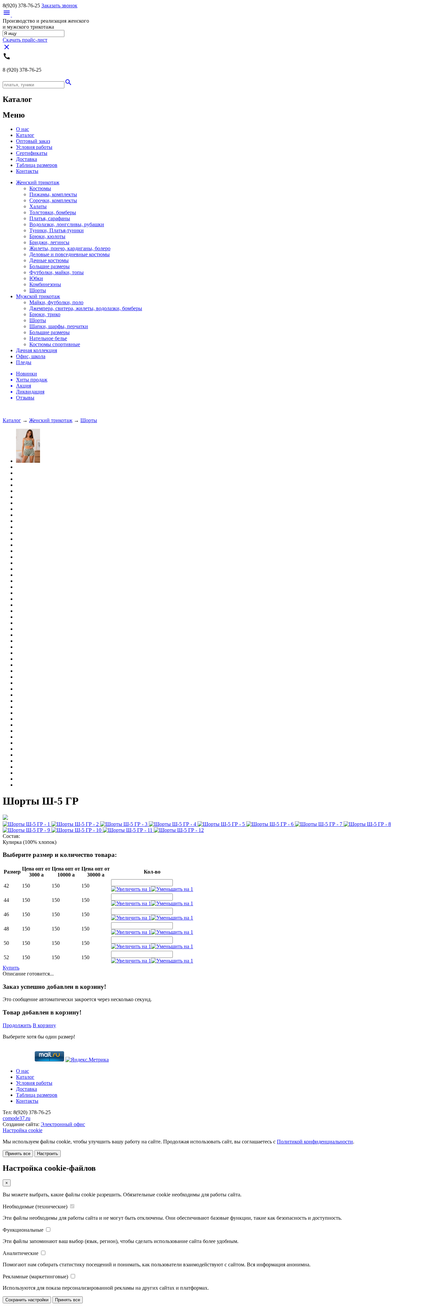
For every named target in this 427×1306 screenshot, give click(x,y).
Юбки (36, 278)
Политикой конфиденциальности (315, 1141)
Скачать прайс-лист (25, 40)
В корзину (44, 1025)
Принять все (17, 1153)
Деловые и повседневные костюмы (69, 254)
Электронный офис (63, 1124)
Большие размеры (49, 266)
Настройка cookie (22, 1130)
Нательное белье (48, 338)
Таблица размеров (36, 165)
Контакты (27, 171)
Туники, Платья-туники (56, 230)
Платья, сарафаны (49, 218)
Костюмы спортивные (54, 344)
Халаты (38, 206)
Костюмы (40, 188)
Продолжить (17, 1025)
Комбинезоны (45, 284)
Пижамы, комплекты (53, 194)
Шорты (37, 290)
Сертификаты (31, 153)
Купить (11, 968)
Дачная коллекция (36, 350)
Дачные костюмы (49, 260)
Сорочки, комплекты (53, 200)
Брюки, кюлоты (47, 236)
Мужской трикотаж (38, 296)
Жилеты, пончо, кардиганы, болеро (69, 248)
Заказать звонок (59, 5)
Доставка (26, 159)
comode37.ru (16, 1118)
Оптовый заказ (33, 141)
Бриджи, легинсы (49, 242)
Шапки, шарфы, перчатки (58, 326)
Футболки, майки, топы (56, 272)
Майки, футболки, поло (56, 302)
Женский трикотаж (37, 182)
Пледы (23, 362)
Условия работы (34, 147)
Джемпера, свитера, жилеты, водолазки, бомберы (85, 308)
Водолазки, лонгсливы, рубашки (66, 224)
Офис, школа (30, 356)
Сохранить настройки (26, 1299)
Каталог (25, 135)
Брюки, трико (44, 314)
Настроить (47, 1153)
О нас (22, 129)
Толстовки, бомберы (52, 212)
